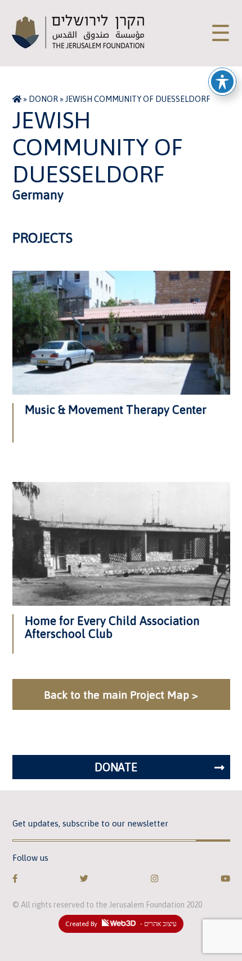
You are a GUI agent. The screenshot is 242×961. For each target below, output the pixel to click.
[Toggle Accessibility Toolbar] (222, 81)
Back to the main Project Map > (121, 695)
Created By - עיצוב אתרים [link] (121, 924)
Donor (43, 99)
